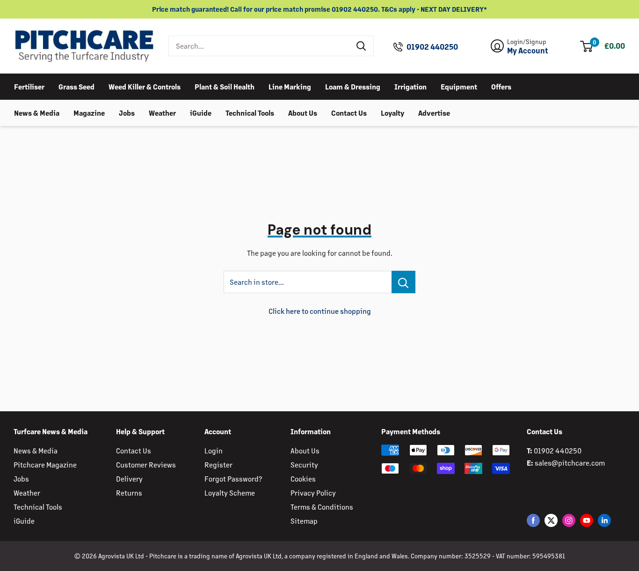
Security (304, 464)
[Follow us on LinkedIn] (604, 520)
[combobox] (259, 46)
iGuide (200, 112)
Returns (129, 492)
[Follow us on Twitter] (551, 520)
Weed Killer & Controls (145, 86)
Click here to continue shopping (320, 310)
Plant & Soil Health (224, 86)
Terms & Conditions (321, 506)
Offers (501, 86)
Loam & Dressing (352, 86)
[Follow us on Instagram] (568, 520)
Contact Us (349, 112)
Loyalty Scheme (229, 492)
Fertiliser (29, 86)
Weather (162, 112)
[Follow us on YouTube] (586, 520)
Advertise (434, 112)
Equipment (459, 86)
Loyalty (392, 112)
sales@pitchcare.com (570, 462)
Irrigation (410, 86)
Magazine (89, 112)
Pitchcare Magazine (45, 464)
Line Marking (290, 86)
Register (218, 464)
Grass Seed (76, 86)
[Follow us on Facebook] (533, 520)
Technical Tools (249, 112)
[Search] (361, 46)
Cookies (303, 478)
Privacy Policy (313, 492)
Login (213, 450)
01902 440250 (432, 47)
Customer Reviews (146, 464)
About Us (302, 112)
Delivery (129, 478)
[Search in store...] (403, 282)
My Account (527, 50)
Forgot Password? (233, 478)
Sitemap (304, 520)
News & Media (36, 112)
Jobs (127, 112)
